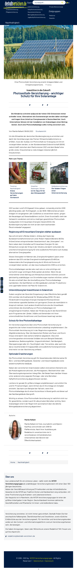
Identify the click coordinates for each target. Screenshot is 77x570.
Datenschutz (38, 561)
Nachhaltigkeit (12, 22)
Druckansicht (41, 131)
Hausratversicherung (34, 12)
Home (12, 462)
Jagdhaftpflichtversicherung (36, 17)
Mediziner (52, 15)
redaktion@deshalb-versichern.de (21, 536)
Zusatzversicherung (12, 9)
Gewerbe (52, 18)
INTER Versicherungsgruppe (41, 558)
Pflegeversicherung (12, 12)
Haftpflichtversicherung (35, 9)
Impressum (49, 561)
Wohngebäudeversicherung (36, 15)
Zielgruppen (54, 11)
